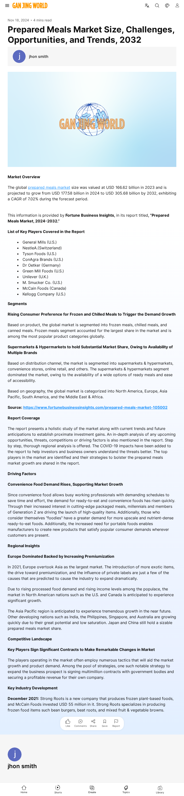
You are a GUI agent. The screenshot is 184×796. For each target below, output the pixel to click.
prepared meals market (49, 187)
